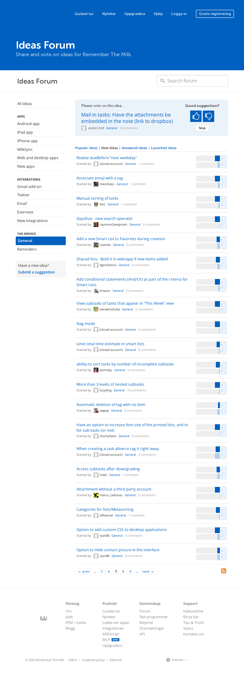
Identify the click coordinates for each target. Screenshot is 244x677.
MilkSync (25, 149)
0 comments (129, 128)
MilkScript (110, 634)
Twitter (23, 194)
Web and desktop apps (37, 157)
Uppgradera (134, 14)
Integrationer (113, 628)
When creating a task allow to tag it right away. (118, 448)
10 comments (136, 390)
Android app (28, 123)
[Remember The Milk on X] (201, 659)
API (142, 634)
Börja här (190, 616)
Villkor (72, 660)
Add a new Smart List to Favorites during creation (120, 238)
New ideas (110, 148)
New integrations (32, 220)
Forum (144, 611)
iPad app (25, 132)
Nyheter (109, 14)
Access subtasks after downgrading (108, 468)
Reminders (27, 249)
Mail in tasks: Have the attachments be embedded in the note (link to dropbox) (127, 117)
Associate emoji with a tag (99, 178)
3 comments (147, 454)
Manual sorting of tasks (97, 198)
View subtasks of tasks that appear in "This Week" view (125, 303)
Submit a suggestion (36, 272)
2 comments (134, 290)
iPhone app (27, 140)
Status (188, 628)
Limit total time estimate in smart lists (110, 343)
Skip (202, 128)
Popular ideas (86, 148)
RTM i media (76, 622)
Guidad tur (84, 14)
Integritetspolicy (93, 660)
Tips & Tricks (193, 622)
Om (69, 611)
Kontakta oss (193, 634)
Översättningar (151, 628)
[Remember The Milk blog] (207, 659)
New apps (26, 166)
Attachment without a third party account (113, 489)
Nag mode (85, 323)
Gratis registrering (215, 14)
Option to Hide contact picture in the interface (117, 549)
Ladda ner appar (115, 622)
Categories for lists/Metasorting (104, 509)
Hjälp (158, 14)
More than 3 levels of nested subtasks (110, 384)
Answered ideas (135, 148)
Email (22, 203)
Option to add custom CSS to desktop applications (121, 529)
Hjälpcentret (193, 611)
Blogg (70, 628)
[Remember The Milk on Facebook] (195, 659)
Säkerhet (115, 660)
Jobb (69, 616)
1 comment (146, 164)
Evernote (25, 212)
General (25, 240)
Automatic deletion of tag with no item (110, 404)
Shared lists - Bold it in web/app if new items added (122, 259)
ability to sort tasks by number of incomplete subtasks (125, 364)
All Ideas (24, 103)
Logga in (179, 14)
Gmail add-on (29, 186)
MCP (110, 639)
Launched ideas (164, 148)
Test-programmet (153, 616)
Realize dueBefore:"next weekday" (106, 157)
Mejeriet (146, 622)
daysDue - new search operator (104, 218)
